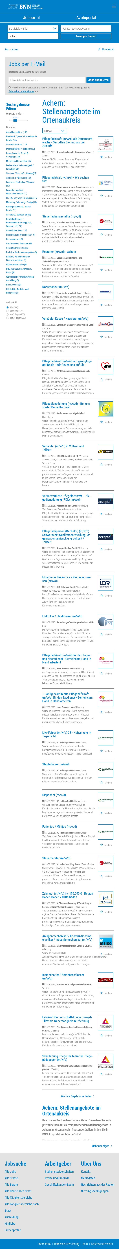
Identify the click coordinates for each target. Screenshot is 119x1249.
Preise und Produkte (57, 1178)
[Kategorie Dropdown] (55, 28)
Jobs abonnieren (98, 80)
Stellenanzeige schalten (59, 1171)
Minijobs (10, 1223)
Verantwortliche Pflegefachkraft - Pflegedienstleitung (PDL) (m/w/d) (66, 498)
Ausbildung (12, 1217)
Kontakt (85, 1171)
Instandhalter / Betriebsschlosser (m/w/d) (63, 976)
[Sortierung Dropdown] (64, 130)
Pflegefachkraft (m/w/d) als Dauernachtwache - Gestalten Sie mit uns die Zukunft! (67, 142)
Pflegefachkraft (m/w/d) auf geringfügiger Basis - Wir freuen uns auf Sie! (67, 363)
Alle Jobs (10, 1171)
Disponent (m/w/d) (54, 795)
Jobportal (31, 17)
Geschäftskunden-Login (59, 1184)
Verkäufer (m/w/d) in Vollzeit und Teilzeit (63, 448)
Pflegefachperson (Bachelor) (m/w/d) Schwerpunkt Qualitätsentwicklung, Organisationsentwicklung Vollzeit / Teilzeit (66, 536)
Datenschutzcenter (102, 1244)
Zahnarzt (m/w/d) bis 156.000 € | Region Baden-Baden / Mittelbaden (67, 895)
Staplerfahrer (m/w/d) (56, 764)
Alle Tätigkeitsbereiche (18, 1197)
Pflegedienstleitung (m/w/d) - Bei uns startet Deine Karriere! (66, 405)
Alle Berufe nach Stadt (18, 1191)
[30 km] (15, 120)
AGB (85, 1244)
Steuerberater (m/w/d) (56, 858)
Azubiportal (86, 17)
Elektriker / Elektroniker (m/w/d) (62, 616)
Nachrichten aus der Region (97, 1184)
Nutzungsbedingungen (95, 1191)
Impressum (44, 1244)
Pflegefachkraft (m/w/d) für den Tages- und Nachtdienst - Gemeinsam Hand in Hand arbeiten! (66, 658)
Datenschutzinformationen (21, 91)
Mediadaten (88, 1178)
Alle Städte (11, 1178)
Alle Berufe (11, 1184)
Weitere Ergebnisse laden (76, 1096)
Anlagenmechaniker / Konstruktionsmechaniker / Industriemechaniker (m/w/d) (67, 938)
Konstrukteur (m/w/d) (55, 287)
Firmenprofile (13, 1230)
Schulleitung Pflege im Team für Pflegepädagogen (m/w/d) (67, 1058)
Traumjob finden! (86, 36)
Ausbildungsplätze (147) (16, 132)
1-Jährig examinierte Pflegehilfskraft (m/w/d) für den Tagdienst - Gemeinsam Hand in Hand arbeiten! (67, 697)
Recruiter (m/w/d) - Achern (59, 251)
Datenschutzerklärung (66, 1244)
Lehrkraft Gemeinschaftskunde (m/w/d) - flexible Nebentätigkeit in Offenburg (67, 1019)
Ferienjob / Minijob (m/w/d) (59, 826)
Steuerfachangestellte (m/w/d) (61, 216)
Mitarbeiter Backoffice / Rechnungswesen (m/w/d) (66, 579)
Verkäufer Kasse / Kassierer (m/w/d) (65, 318)
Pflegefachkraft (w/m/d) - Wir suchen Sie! (65, 179)
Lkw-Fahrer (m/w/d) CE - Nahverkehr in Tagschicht (66, 734)
